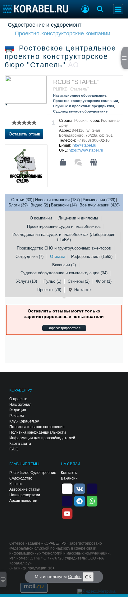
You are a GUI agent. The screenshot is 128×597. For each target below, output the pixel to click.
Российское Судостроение (32, 473)
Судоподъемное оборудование (80, 111)
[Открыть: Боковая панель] (124, 58)
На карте (82, 289)
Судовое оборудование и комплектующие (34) (64, 273)
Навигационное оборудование (79, 95)
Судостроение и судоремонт (44, 25)
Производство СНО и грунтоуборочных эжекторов (64, 248)
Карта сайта (20, 443)
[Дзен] (67, 488)
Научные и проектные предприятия (83, 106)
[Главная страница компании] (62, 162)
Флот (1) (104, 281)
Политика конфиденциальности (37, 432)
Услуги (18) (26, 281)
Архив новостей (23, 500)
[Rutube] (92, 488)
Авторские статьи (24, 489)
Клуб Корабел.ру (24, 421)
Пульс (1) (52, 281)
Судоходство (20, 478)
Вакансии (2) (64, 265)
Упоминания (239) (99, 199)
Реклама (16, 415)
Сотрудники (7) (29, 256)
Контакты (69, 473)
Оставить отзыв (24, 133)
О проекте (18, 399)
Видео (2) (39, 205)
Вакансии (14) (64, 205)
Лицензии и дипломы (78, 218)
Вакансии (69, 478)
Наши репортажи (24, 495)
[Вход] (85, 10)
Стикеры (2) (78, 281)
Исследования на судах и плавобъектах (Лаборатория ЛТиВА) (63, 237)
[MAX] (67, 500)
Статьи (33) (21, 199)
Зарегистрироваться (64, 328)
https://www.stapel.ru (86, 150)
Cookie (75, 576)
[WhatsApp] (92, 500)
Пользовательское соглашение (37, 427)
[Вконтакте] (79, 488)
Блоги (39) (18, 205)
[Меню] (118, 9)
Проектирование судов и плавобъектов (64, 226)
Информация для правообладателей (42, 438)
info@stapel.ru (84, 145)
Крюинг (15, 484)
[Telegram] (79, 500)
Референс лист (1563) (91, 256)
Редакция (17, 410)
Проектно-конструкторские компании (62, 33)
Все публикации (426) (100, 205)
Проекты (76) (49, 289)
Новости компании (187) (57, 199)
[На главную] (35, 9)
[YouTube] (67, 513)
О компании (41, 218)
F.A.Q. (14, 449)
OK (88, 576)
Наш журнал (20, 404)
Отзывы (57, 256)
